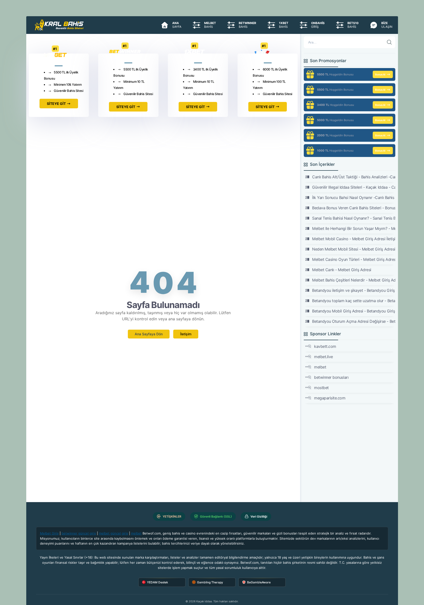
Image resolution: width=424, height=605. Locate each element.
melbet (320, 367)
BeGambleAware (259, 582)
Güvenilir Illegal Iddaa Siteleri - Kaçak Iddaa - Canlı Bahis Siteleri (353, 187)
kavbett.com (325, 346)
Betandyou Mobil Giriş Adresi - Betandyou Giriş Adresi (353, 311)
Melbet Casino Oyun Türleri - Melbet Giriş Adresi (353, 259)
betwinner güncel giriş (79, 533)
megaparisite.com (329, 397)
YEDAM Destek (157, 582)
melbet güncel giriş (113, 533)
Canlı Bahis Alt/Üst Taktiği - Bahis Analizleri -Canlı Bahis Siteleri (353, 176)
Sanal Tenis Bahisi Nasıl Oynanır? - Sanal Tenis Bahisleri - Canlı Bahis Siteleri (353, 218)
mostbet (321, 387)
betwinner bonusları (331, 377)
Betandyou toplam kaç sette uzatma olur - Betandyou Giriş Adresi (353, 300)
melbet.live (323, 356)
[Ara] (389, 42)
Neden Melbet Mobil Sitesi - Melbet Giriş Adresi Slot (353, 249)
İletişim (185, 334)
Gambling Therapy (210, 582)
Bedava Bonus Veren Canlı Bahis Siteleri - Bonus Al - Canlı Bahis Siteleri (353, 207)
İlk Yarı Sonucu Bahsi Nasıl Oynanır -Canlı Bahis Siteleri (353, 197)
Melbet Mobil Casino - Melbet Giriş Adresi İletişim (353, 238)
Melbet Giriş (49, 533)
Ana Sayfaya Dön (149, 334)
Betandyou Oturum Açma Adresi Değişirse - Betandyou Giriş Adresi (353, 321)
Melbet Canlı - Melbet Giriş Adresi (341, 269)
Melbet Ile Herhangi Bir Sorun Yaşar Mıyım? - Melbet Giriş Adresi (353, 228)
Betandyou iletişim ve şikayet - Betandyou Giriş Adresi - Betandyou (353, 290)
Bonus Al (380, 74)
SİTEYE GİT (56, 103)
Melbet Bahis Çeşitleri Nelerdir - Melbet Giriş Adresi (353, 280)
